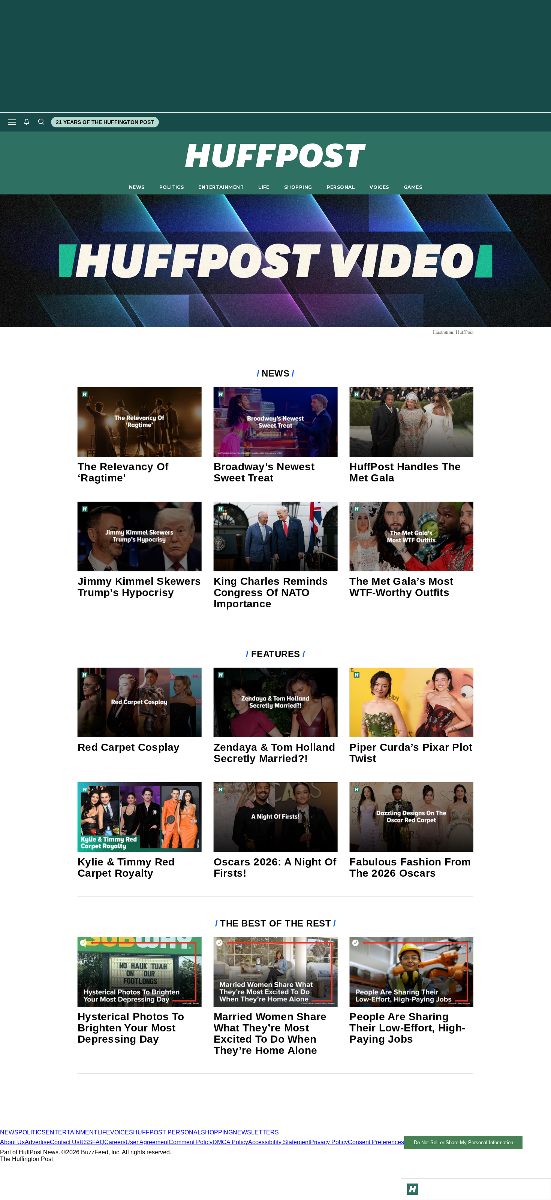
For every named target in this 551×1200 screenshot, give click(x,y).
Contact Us (64, 1142)
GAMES (413, 187)
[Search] (41, 122)
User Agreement (147, 1142)
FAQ (98, 1142)
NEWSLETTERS (256, 1132)
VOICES (379, 187)
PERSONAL (341, 187)
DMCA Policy (230, 1142)
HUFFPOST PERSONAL (167, 1132)
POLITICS (171, 187)
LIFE (264, 187)
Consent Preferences (376, 1142)
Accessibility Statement (279, 1142)
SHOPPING (298, 187)
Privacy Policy (329, 1142)
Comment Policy (191, 1142)
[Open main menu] (11, 122)
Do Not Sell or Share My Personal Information (463, 1142)
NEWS (137, 187)
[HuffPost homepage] (96, 1125)
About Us (12, 1142)
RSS (85, 1142)
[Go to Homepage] (412, 1189)
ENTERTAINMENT (221, 187)
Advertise (37, 1142)
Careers (115, 1142)
